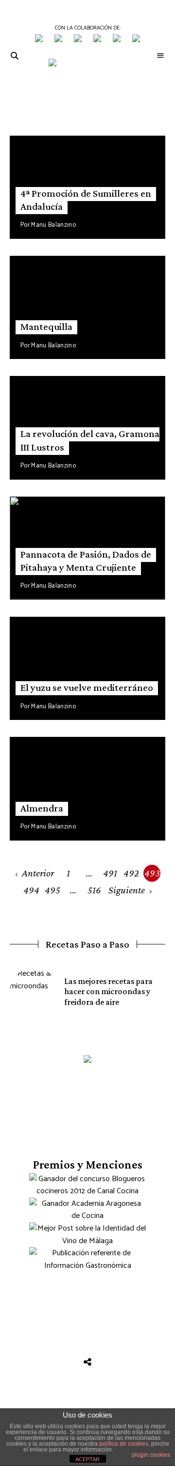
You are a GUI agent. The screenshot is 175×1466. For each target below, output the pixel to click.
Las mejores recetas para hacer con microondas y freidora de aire (108, 991)
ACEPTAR (87, 1459)
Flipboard (153, 1353)
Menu (160, 55)
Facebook (22, 1353)
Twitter (44, 1353)
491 (110, 873)
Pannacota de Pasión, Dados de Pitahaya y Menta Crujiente (85, 560)
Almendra (41, 808)
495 (52, 890)
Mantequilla (46, 326)
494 (31, 890)
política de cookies (123, 1443)
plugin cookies (151, 1454)
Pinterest (131, 1353)
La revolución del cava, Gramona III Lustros (89, 440)
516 (94, 890)
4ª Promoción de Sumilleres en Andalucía (85, 199)
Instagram (66, 1353)
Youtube (88, 1353)
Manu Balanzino (53, 225)
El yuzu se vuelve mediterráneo (86, 687)
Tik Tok (110, 1353)
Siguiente (126, 890)
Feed (88, 1362)
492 (131, 873)
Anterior (38, 873)
